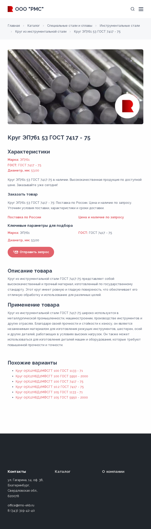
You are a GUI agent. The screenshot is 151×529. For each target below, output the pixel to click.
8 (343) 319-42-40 (21, 510)
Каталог (62, 471)
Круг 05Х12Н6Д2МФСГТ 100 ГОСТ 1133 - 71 (49, 371)
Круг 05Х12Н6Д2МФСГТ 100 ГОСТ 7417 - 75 (49, 381)
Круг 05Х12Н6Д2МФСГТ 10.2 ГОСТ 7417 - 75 (50, 387)
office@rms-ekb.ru (21, 505)
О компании (113, 471)
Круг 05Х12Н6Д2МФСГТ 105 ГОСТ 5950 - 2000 (52, 397)
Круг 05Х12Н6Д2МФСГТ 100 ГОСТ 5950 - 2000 (52, 376)
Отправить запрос (34, 252)
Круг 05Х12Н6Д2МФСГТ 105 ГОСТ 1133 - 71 (49, 392)
